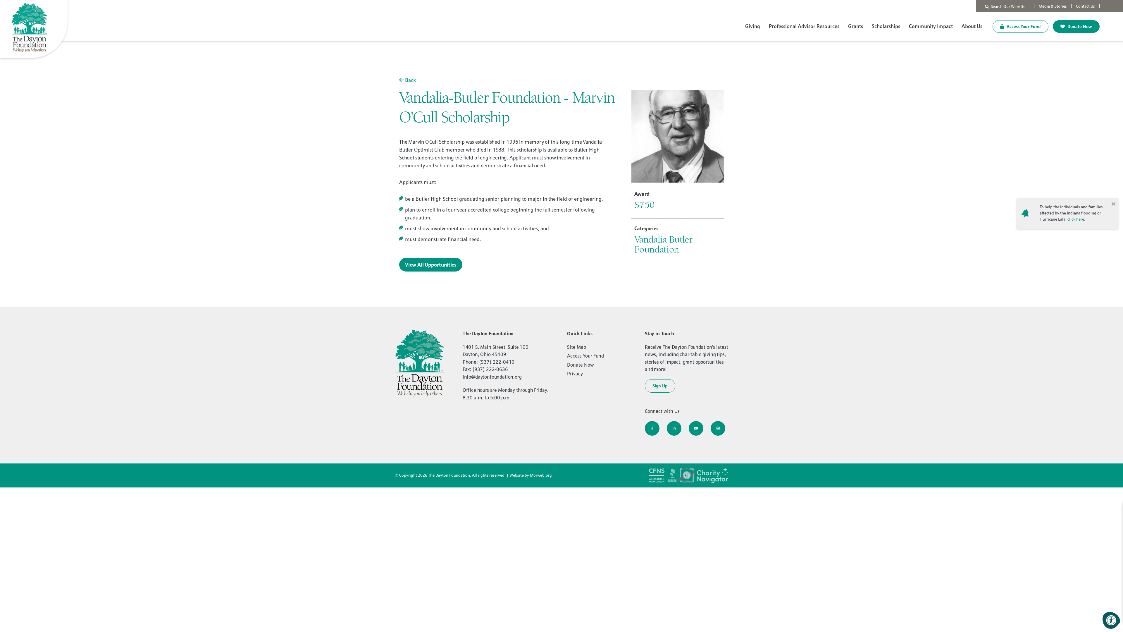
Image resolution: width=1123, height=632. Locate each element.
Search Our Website (1007, 6)
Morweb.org (541, 475)
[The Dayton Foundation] (35, 30)
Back (410, 80)
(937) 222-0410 (497, 362)
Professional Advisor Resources (804, 26)
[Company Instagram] (718, 428)
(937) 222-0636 (490, 369)
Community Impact (931, 26)
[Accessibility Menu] (1111, 620)
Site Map (576, 347)
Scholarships (886, 26)
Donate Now (1079, 26)
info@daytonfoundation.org (492, 377)
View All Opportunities (431, 264)
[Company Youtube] (696, 428)
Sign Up (660, 386)
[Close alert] (1113, 203)
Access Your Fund (1023, 26)
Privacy (575, 373)
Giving (752, 26)
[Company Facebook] (652, 428)
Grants (855, 26)
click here (1075, 219)
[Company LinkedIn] (674, 428)
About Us (972, 26)
